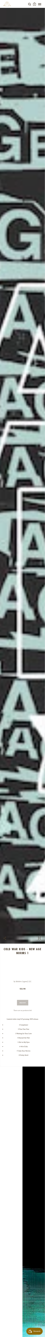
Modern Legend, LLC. (24, 981)
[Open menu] (39, 4)
